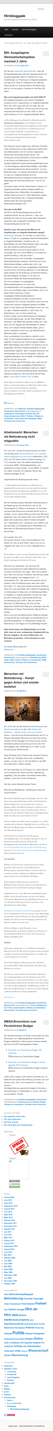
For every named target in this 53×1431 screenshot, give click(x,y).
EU (5, 1007)
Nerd (12, 1327)
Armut (33, 1005)
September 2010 (11, 1246)
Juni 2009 (8, 1263)
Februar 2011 (9, 1240)
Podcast (15, 29)
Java (32, 1320)
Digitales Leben (10, 1368)
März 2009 (8, 1272)
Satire (38, 1338)
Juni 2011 (8, 1234)
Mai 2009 (7, 1266)
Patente (30, 1327)
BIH (38, 413)
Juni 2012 (8, 1211)
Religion (29, 1338)
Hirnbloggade (14, 15)
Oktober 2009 (9, 1257)
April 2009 (8, 1269)
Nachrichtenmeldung (12, 729)
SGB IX (23, 416)
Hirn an (31, 1308)
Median (7, 1388)
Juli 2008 (8, 1278)
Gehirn (12, 1309)
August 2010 (9, 1249)
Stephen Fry (38, 1342)
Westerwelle (9, 1351)
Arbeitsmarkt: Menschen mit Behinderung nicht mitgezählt (21, 436)
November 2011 (10, 1226)
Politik (6, 660)
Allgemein (22, 408)
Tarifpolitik (8, 1346)
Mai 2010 (7, 1255)
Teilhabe (30, 416)
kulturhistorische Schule (34, 1324)
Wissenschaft (20, 411)
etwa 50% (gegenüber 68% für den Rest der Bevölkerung (25, 847)
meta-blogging (13, 1377)
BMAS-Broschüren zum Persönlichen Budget (20, 1023)
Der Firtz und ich (11, 1122)
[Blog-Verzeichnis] (9, 1415)
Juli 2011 (8, 1232)
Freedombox (15, 1304)
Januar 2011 (9, 1243)
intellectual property (16, 1319)
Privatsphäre (39, 1333)
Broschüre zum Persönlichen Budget (22, 1050)
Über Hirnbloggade (29, 29)
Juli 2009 (8, 1260)
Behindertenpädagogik (35, 408)
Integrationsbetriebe (12, 416)
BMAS (43, 657)
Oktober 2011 (9, 1229)
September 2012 (11, 1206)
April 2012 (8, 1214)
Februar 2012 (9, 1220)
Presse (28, 1333)
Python (22, 1339)
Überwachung (19, 1355)
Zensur (7, 1355)
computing (11, 1371)
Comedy (28, 1298)
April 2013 (8, 1203)
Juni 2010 (8, 1252)
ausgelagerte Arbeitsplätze (14, 413)
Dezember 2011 (10, 1223)
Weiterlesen (10, 649)
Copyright (38, 1298)
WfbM (39, 418)
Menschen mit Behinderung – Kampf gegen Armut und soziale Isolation (21, 680)
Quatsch (7, 1394)
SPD (22, 1342)
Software (15, 1342)
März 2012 (8, 1217)
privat (6, 1391)
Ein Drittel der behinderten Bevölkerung (19, 910)
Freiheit (40, 1303)
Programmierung (11, 1339)
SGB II (12, 660)
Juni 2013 (8, 1200)
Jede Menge (9, 235)
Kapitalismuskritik (14, 1323)
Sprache (28, 1342)
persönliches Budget (38, 1102)
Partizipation (20, 1327)
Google (21, 1309)
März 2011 (8, 1237)
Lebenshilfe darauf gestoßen (25, 71)
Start (6, 29)
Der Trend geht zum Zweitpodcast (18, 1125)
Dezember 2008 (10, 1275)
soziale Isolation (19, 1007)
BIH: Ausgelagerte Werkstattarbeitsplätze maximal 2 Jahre (19, 56)
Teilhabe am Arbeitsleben (31, 660)
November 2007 (10, 1280)
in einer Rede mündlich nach (19, 376)
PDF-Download (22, 1065)
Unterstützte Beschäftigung (25, 418)
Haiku (6, 1386)
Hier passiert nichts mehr (14, 1116)
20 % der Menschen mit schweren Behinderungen (29, 850)
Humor (22, 1315)
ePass (6, 1304)
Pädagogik (11, 1406)
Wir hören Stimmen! (12, 1119)
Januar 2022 (9, 1197)
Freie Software (28, 1303)
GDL (6, 1309)
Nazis (6, 1327)
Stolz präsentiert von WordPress (32, 1426)
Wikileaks (24, 1351)
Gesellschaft (9, 411)
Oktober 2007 (9, 1283)
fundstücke (11, 1374)
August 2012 (9, 1208)
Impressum (9, 35)
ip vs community (14, 1403)
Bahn (6, 1294)
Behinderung (31, 413)
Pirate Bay (39, 1327)
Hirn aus (11, 1314)
